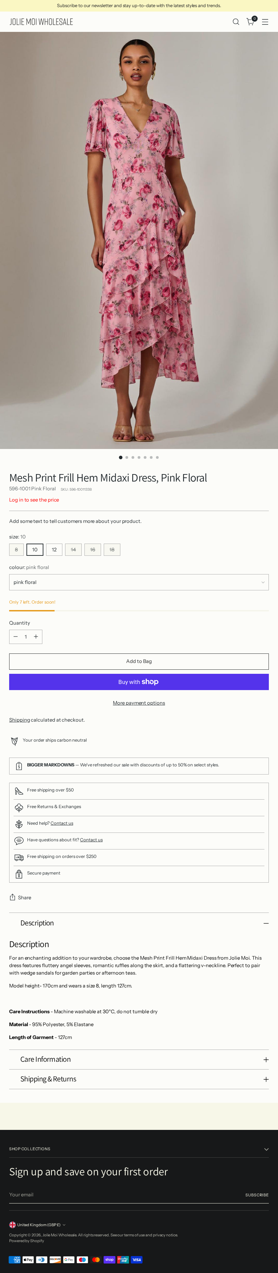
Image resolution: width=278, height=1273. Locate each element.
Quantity (19, 623)
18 (112, 550)
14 (73, 550)
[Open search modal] (236, 22)
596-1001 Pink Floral (32, 489)
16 (92, 550)
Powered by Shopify (26, 1240)
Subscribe (257, 1195)
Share (24, 898)
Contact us (62, 823)
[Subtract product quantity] (15, 637)
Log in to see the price (34, 500)
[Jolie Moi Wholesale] (41, 21)
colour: (29, 567)
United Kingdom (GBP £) (39, 1224)
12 (54, 550)
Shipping (19, 720)
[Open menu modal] (265, 22)
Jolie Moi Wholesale (59, 1235)
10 (35, 550)
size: (17, 537)
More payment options (139, 703)
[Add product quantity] (36, 637)
